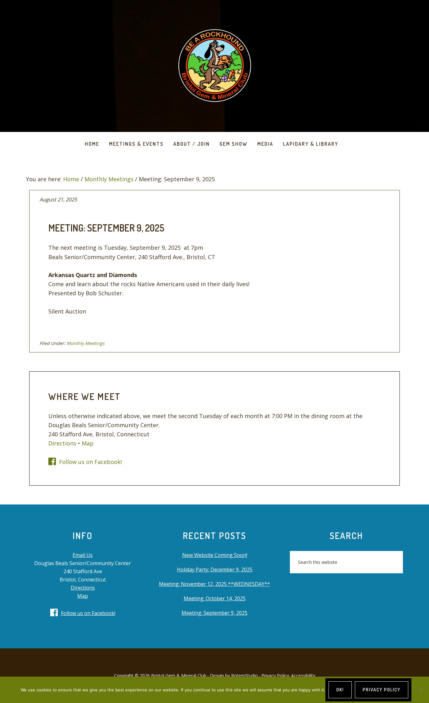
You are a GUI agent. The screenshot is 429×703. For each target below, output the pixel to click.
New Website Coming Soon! (214, 555)
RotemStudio (244, 675)
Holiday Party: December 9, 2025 (215, 569)
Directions (62, 443)
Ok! (340, 689)
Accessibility (303, 675)
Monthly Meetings (86, 343)
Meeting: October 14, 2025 (215, 598)
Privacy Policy (275, 675)
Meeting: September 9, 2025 (214, 612)
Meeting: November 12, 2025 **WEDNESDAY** (214, 583)
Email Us (83, 555)
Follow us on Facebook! (90, 462)
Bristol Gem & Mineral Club (214, 66)
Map (88, 443)
